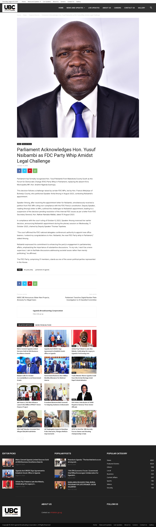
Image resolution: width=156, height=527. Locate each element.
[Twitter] (24, 170)
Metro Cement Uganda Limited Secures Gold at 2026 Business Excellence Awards (27, 351)
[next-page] (22, 438)
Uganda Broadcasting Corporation (48, 310)
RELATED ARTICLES (25, 325)
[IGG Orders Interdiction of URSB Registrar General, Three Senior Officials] (84, 392)
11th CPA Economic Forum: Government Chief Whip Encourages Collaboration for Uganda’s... (83, 473)
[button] (151, 8)
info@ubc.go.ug (56, 512)
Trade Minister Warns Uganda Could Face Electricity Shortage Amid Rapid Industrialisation (84, 378)
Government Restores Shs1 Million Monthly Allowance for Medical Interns (56, 378)
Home (24, 1)
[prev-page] (18, 438)
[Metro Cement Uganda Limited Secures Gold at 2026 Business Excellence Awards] (29, 338)
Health (47, 373)
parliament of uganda (42, 270)
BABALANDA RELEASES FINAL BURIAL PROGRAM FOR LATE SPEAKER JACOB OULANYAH (82, 484)
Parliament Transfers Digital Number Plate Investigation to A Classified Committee (81, 299)
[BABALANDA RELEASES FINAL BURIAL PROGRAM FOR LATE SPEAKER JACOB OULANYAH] (60, 485)
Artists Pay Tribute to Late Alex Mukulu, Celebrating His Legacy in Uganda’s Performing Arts (83, 351)
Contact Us (71, 1)
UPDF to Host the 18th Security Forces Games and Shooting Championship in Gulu (82, 431)
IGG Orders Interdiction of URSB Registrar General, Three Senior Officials (82, 405)
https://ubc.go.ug (38, 314)
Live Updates (47, 1)
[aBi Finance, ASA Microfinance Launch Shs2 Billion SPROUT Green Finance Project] (29, 392)
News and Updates (33, 1)
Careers (63, 1)
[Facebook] (19, 170)
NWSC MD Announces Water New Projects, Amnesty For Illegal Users (33, 299)
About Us (55, 1)
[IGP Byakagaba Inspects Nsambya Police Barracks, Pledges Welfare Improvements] (56, 418)
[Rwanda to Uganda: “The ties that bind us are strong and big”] (60, 463)
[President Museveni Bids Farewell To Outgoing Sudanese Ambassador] (56, 392)
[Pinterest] (30, 170)
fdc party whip (28, 270)
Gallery (78, 1)
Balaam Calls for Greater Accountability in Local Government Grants (29, 378)
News (25, 15)
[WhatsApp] (35, 170)
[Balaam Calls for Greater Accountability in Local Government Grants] (29, 365)
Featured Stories (34, 15)
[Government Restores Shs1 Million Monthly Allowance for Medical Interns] (56, 365)
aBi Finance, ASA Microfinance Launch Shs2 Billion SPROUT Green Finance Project (29, 405)
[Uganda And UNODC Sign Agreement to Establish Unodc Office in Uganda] (56, 338)
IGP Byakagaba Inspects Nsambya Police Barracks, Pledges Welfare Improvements (56, 431)
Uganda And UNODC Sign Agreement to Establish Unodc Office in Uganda (54, 351)
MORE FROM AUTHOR (43, 325)
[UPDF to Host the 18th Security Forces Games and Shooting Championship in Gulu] (84, 418)
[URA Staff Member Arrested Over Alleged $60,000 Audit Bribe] (29, 418)
